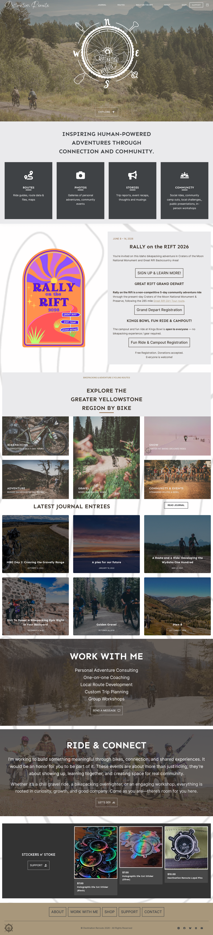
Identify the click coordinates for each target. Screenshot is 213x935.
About (167, 5)
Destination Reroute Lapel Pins (185, 877)
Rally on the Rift (144, 5)
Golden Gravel (106, 624)
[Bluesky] (190, 928)
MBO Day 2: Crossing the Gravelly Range (35, 562)
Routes (121, 5)
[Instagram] (179, 928)
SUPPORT (196, 5)
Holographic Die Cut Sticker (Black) (92, 889)
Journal (102, 5)
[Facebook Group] (196, 928)
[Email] (202, 928)
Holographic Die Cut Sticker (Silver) (137, 878)
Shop (184, 5)
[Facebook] (184, 928)
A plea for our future (106, 562)
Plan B (177, 624)
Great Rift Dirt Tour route (168, 300)
